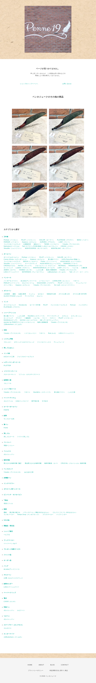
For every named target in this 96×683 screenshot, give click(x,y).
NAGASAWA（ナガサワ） (46, 283)
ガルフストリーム (28, 283)
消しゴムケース (9, 436)
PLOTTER (7, 365)
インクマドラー (9, 483)
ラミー (44, 318)
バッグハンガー (61, 514)
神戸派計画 (35, 401)
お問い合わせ (67, 84)
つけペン (7, 616)
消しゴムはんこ (9, 348)
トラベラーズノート (10, 371)
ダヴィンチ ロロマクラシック (24, 342)
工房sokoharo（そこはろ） (57, 272)
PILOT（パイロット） (29, 240)
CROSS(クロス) (9, 265)
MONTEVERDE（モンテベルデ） (36, 248)
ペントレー (7, 442)
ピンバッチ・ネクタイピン (13, 494)
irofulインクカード (22, 401)
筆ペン (6, 424)
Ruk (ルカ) (52, 333)
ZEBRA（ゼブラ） (10, 270)
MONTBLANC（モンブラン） (61, 248)
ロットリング (8, 268)
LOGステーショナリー (11, 272)
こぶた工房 (39, 270)
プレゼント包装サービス (12, 549)
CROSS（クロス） (67, 246)
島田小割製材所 (51, 270)
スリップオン (8, 285)
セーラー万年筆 (35, 305)
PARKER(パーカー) (70, 263)
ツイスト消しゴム (23, 436)
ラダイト (76, 281)
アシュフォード (81, 283)
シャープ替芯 (8, 531)
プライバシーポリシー (35, 670)
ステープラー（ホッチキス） (14, 625)
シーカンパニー (44, 281)
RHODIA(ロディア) (75, 265)
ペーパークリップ (10, 592)
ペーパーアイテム (10, 398)
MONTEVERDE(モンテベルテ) (44, 268)
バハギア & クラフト (11, 281)
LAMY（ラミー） (65, 242)
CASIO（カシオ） (10, 601)
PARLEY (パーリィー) (11, 283)
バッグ (6, 566)
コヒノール (7, 383)
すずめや (45, 401)
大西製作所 (27, 244)
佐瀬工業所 (22, 294)
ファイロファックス (44, 342)
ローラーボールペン (10, 407)
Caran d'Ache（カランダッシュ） (16, 259)
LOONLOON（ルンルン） (62, 281)
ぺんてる (75, 268)
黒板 (5, 512)
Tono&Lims (23, 305)
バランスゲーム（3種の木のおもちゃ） (36, 512)
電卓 (5, 598)
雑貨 (5, 509)
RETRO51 (62, 265)
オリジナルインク (10, 305)
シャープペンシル (10, 312)
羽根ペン (7, 607)
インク (6, 302)
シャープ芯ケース (10, 389)
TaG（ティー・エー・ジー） (79, 272)
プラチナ (19, 318)
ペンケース (7, 277)
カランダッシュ (76, 316)
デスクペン (7, 575)
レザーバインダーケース (12, 362)
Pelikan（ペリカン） (11, 240)
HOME (30, 665)
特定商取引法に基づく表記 (59, 670)
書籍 (14, 294)
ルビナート (21, 610)
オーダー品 (7, 560)
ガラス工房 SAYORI (80, 294)
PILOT (45, 305)
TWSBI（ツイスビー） (52, 244)
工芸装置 (7, 294)
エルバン (40, 296)
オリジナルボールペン (11, 257)
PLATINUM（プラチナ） (65, 240)
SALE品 (6, 520)
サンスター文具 (9, 419)
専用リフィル (8, 503)
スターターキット (10, 374)
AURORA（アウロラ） (48, 242)
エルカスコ (7, 628)
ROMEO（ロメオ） (26, 270)
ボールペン (7, 254)
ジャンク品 (7, 555)
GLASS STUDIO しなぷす (13, 296)
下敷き (6, 500)
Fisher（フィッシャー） (49, 261)
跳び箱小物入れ (15, 512)
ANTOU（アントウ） (25, 265)
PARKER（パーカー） (11, 242)
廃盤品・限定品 (9, 526)
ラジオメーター (9, 514)
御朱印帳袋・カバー (51, 463)
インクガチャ (83, 305)
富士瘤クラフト (53, 259)
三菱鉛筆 (84, 268)
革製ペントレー (9, 445)
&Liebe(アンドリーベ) (28, 281)
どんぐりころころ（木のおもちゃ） (65, 512)
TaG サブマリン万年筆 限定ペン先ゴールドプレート (40, 246)
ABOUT (41, 665)
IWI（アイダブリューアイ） (49, 320)
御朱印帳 (7, 460)
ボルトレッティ (9, 454)
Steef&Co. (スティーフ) (36, 316)
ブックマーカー (9, 540)
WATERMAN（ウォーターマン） (33, 272)
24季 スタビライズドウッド (13, 578)
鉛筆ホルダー (8, 584)
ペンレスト (7, 451)
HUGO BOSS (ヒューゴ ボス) (50, 263)
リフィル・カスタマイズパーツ (29, 374)
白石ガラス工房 (9, 356)
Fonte (6, 428)
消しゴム (7, 433)
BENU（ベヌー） (83, 240)
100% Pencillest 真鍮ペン (71, 259)
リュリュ (32, 294)
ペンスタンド (8, 469)
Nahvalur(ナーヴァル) (11, 246)
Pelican (73, 305)
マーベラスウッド (31, 263)
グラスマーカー (48, 514)
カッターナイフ (9, 634)
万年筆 (6, 236)
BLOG (52, 665)
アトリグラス (29, 296)
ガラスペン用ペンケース (12, 489)
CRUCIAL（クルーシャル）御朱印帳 (73, 463)
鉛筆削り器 (7, 380)
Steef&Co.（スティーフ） (42, 392)
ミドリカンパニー (30, 333)
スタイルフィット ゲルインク (45, 265)
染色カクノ (37, 244)
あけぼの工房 (28, 472)
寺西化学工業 (51, 294)
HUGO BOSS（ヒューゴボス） (71, 261)
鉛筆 (5, 415)
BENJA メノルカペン (30, 261)
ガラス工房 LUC (64, 294)
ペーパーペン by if (10, 543)
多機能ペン (7, 478)
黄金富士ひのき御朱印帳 (33, 463)
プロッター (7, 342)
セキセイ (41, 294)
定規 (5, 330)
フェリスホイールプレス (12, 244)
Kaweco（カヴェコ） (29, 242)
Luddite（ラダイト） (23, 268)
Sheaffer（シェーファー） (13, 248)
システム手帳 (8, 339)
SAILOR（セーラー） (46, 240)
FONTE (6, 410)
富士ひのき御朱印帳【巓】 (13, 463)
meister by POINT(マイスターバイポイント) (19, 322)
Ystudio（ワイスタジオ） (71, 244)
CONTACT (64, 665)
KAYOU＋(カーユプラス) (28, 320)
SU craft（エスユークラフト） (64, 285)
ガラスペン (7, 291)
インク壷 (7, 353)
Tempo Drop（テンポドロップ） (28, 514)
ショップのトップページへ (29, 84)
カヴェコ (65, 316)
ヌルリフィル (8, 401)
